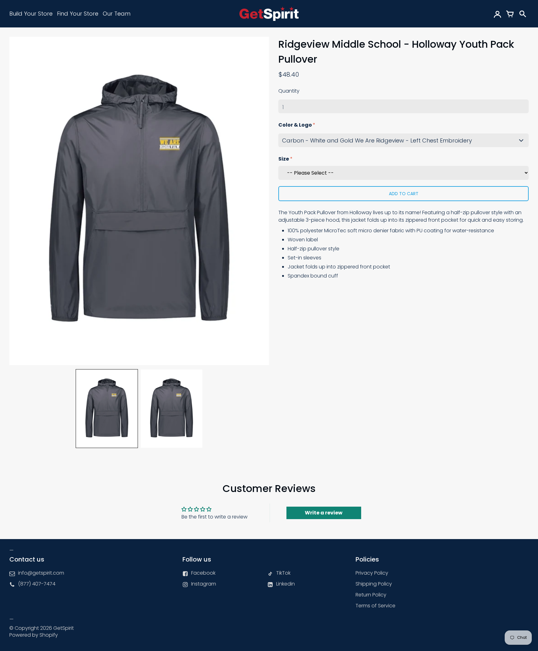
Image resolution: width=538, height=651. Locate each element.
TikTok (283, 572)
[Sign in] (497, 14)
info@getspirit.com (41, 572)
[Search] (522, 14)
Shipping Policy (374, 583)
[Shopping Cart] (510, 14)
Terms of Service (375, 605)
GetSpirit (63, 628)
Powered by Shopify (33, 635)
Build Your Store (31, 13)
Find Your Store (77, 13)
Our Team (116, 13)
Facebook (203, 572)
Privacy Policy (372, 572)
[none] (107, 408)
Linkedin (285, 583)
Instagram (203, 583)
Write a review (323, 512)
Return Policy (371, 594)
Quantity (289, 90)
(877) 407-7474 (36, 583)
